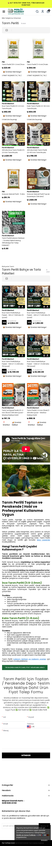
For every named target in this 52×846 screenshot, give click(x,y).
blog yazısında (43, 540)
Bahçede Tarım (8, 266)
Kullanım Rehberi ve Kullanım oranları (29, 659)
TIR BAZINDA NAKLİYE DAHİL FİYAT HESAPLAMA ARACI (25, 667)
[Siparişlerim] (42, 11)
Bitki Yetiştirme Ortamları (11, 18)
